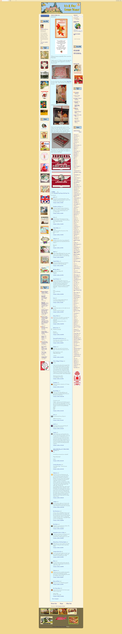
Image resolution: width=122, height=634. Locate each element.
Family (75, 219)
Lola (54, 414)
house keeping (76, 258)
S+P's (74, 314)
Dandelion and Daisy (57, 206)
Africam (75, 134)
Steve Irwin (76, 325)
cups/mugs (76, 207)
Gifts (74, 235)
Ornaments (76, 288)
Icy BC (54, 424)
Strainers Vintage (77, 326)
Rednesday (56, 193)
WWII (75, 366)
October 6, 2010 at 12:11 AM (58, 387)
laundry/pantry (77, 268)
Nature (75, 285)
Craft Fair (75, 201)
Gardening (76, 234)
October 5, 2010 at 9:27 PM (58, 312)
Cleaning (75, 189)
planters (75, 300)
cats (74, 176)
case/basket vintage (77, 172)
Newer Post (54, 603)
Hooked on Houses (45, 309)
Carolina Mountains (57, 464)
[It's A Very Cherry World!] (78, 28)
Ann (54, 217)
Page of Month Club (77, 290)
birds (74, 149)
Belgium (75, 148)
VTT (74, 358)
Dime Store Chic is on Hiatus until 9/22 (45, 305)
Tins (68, 193)
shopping (75, 320)
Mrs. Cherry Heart (56, 588)
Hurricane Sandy (77, 261)
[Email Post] (57, 191)
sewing (75, 319)
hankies (75, 242)
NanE (54, 251)
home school (76, 250)
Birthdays (75, 152)
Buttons (75, 167)
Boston (75, 161)
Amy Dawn (76, 136)
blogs (75, 157)
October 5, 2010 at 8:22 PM (58, 257)
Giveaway (75, 237)
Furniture (75, 229)
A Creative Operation (77, 93)
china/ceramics (76, 186)
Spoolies (75, 322)
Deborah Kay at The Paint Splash (59, 542)
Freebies (75, 228)
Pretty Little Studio (44, 336)
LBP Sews (43, 326)
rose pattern (76, 313)
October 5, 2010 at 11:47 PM (58, 378)
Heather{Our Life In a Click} (58, 532)
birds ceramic (76, 151)
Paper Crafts (76, 292)
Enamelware (76, 213)
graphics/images (77, 240)
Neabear (54, 346)
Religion (75, 309)
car (74, 169)
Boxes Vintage (76, 166)
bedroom (75, 146)
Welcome (75, 361)
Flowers (75, 222)
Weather (75, 360)
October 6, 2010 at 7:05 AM (58, 445)
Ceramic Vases (76, 177)
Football (75, 225)
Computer (75, 192)
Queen (75, 306)
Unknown (55, 238)
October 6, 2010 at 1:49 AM (58, 410)
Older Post (68, 603)
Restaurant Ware (77, 310)
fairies (75, 217)
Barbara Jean (55, 327)
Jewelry (75, 265)
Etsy (74, 216)
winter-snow (76, 364)
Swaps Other (76, 333)
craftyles (55, 501)
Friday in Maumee (45, 293)
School (75, 316)
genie (54, 197)
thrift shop (65, 193)
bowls (75, 164)
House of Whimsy (76, 108)
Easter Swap (76, 211)
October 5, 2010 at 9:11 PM (58, 302)
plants (75, 301)
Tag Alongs (60, 193)
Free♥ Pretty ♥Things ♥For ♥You (77, 106)
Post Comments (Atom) (60, 606)
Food (74, 223)
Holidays (75, 248)
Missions (75, 281)
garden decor (76, 231)
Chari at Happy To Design (58, 361)
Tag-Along (69, 81)
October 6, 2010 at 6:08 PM (58, 566)
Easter (75, 210)
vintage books (76, 354)
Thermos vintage (77, 339)
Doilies (75, 208)
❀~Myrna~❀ (55, 269)
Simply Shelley (56, 261)
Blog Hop (75, 154)
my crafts (75, 282)
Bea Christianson (56, 511)
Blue (74, 158)
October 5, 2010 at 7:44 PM (58, 224)
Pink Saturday (76, 297)
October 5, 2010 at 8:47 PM (58, 275)
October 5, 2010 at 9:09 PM (58, 294)
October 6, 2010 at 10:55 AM (58, 507)
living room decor (77, 272)
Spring (75, 323)
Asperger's (75, 139)
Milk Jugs (75, 278)
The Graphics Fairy (44, 347)
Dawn (54, 561)
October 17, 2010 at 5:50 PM (58, 596)
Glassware (75, 238)
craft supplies (76, 204)
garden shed (76, 232)
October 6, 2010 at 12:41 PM (58, 528)
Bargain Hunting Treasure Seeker (45, 292)
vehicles (75, 351)
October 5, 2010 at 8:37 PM (58, 265)
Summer (75, 329)
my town (75, 284)
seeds (74, 317)
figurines (75, 220)
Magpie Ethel (44, 331)
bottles (75, 163)
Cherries (75, 179)
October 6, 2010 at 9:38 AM (58, 497)
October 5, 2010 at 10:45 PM (58, 334)
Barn (74, 143)
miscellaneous (76, 279)
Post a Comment (55, 598)
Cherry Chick (77, 95)
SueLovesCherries (44, 29)
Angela (54, 432)
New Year (75, 287)
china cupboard (77, 180)
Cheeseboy (55, 382)
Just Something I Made (78, 112)
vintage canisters (77, 356)
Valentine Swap (77, 348)
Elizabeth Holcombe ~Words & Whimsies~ (45, 303)
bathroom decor (77, 145)
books (75, 160)
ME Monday (76, 275)
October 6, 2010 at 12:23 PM (58, 520)
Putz (74, 304)
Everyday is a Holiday (77, 102)
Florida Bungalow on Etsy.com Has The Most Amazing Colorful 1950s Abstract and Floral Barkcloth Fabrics (45, 320)
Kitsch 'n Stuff (44, 316)
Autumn (75, 142)
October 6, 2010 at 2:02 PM (58, 538)
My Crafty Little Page (78, 115)
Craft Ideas (76, 202)
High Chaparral (77, 244)
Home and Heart (56, 581)
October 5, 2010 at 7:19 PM (58, 202)
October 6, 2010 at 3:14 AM (58, 420)
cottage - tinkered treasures (78, 99)
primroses (75, 303)
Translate (77, 19)
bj (53, 306)
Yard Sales (76, 367)
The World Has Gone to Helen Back (44, 298)
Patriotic (75, 294)
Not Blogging (44, 357)
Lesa (54, 298)
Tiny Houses (76, 345)
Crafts (75, 205)
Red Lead (76, 118)
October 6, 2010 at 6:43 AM (58, 428)
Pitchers (75, 298)
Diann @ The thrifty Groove (58, 338)
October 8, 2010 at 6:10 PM (58, 584)
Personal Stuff (76, 295)
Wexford (75, 363)
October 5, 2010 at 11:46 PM (58, 357)
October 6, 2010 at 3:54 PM (58, 547)
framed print (76, 226)
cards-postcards (76, 170)
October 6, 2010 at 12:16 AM (58, 396)
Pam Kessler (55, 524)
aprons (75, 137)
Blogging (75, 155)
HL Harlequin (76, 247)
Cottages (75, 199)
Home (61, 603)
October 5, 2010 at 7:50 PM (58, 234)
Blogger (67, 626)
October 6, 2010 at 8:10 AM (58, 460)
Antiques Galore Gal (57, 551)
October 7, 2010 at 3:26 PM (58, 577)
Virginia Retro (44, 356)
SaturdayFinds (44, 341)
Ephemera (75, 214)
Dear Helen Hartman (44, 296)
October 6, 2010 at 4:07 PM (58, 557)
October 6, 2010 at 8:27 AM (58, 469)
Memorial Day (76, 276)
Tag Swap (75, 336)
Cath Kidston (76, 174)
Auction (75, 140)
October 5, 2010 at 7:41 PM (58, 213)
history (75, 245)
